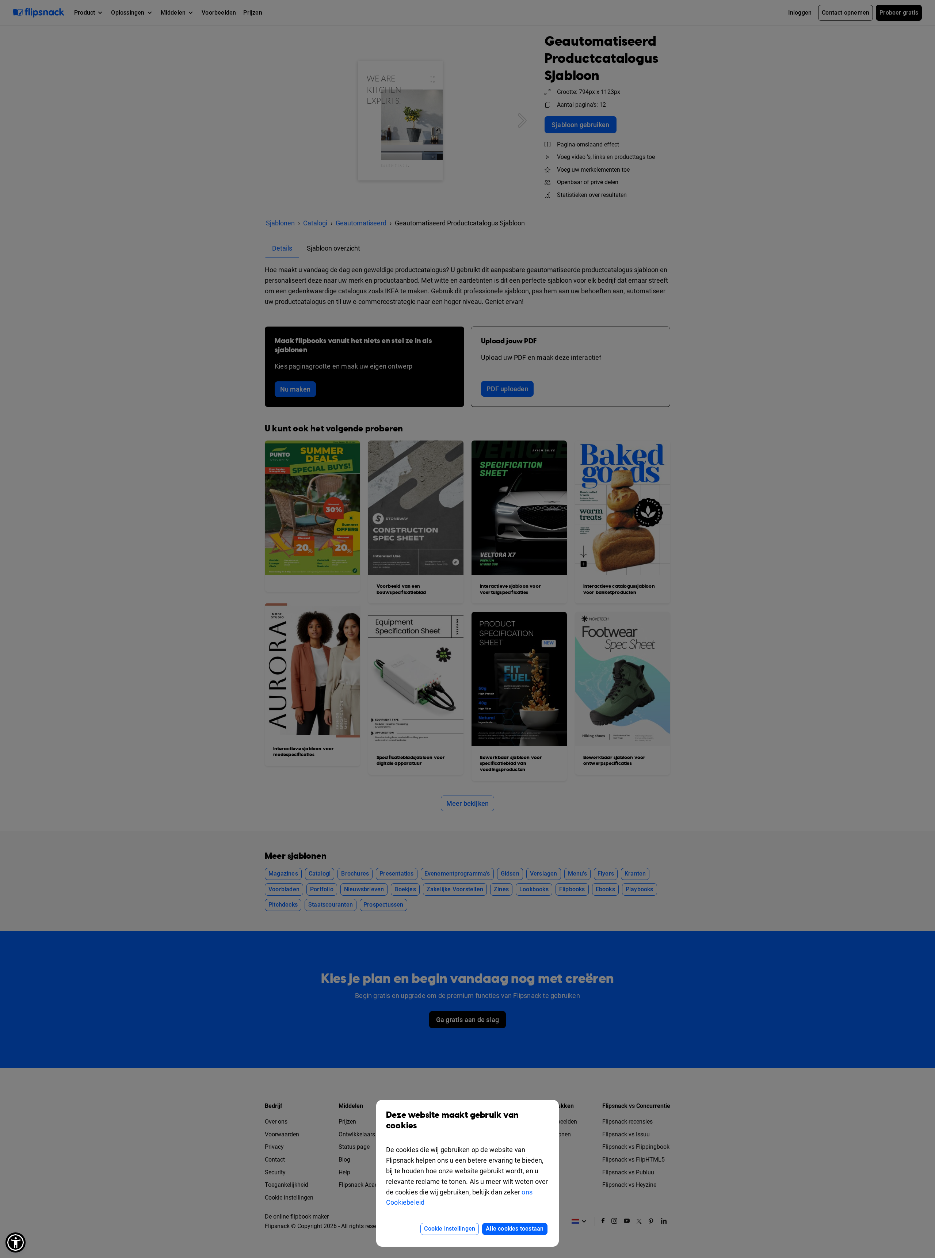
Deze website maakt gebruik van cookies (452, 1120)
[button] (15, 1242)
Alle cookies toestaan (514, 1228)
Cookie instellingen (449, 1228)
